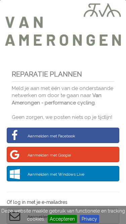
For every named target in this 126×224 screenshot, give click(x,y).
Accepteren (62, 219)
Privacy (89, 219)
